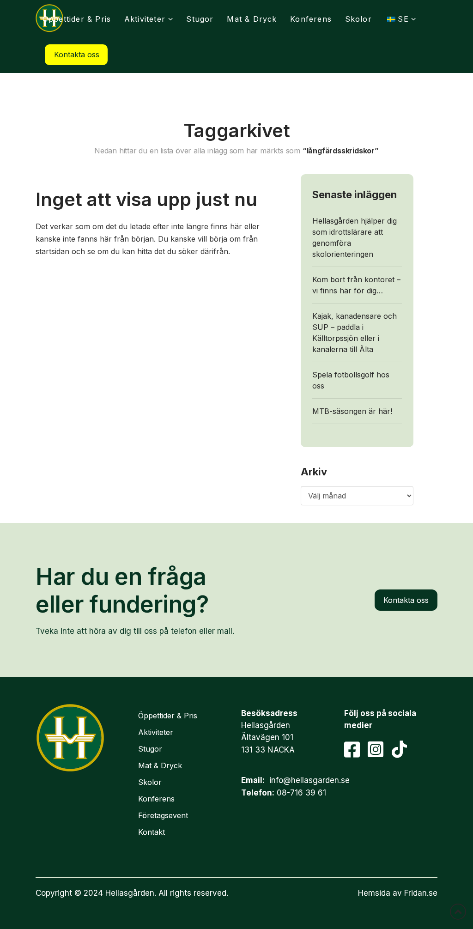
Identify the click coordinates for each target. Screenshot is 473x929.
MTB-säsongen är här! (352, 411)
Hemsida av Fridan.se (397, 893)
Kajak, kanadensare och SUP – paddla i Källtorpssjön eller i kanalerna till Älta (354, 332)
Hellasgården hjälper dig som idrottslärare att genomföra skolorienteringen (354, 237)
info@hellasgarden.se (309, 780)
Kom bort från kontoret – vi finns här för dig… (356, 285)
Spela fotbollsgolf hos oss (350, 380)
